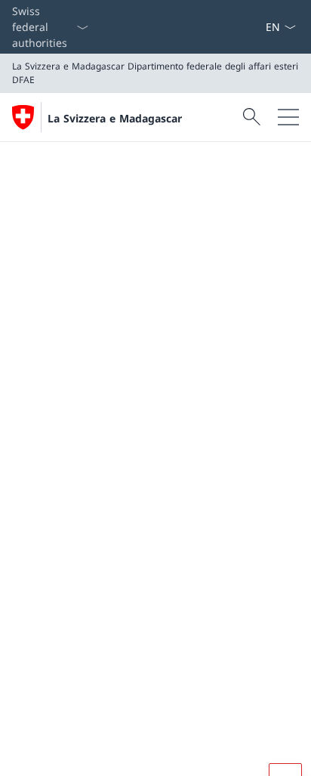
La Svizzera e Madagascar (115, 118)
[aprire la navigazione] (288, 117)
